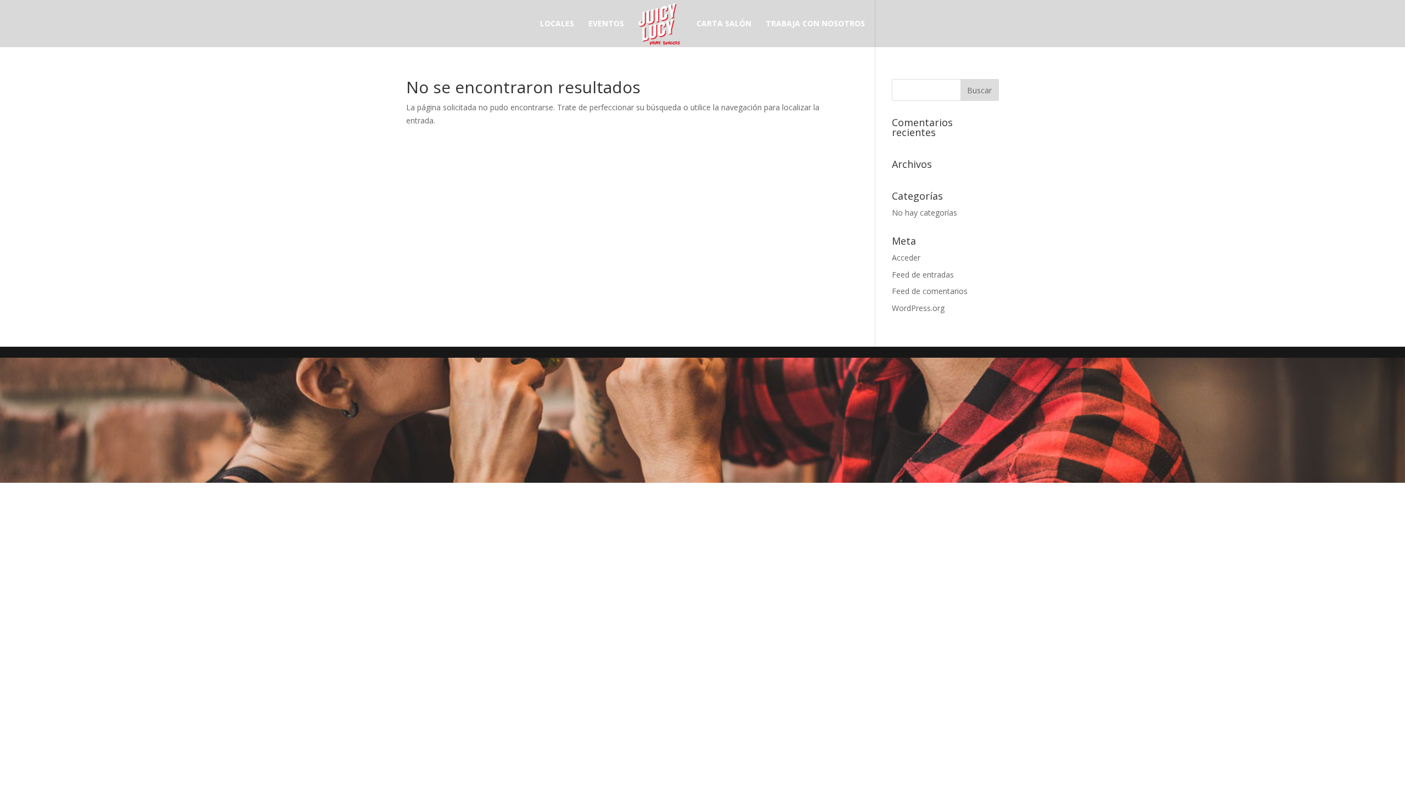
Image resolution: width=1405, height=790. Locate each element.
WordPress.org (918, 308)
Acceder (906, 257)
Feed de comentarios (930, 291)
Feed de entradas (923, 274)
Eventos (606, 24)
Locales (557, 24)
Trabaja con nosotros (815, 24)
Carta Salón (723, 24)
